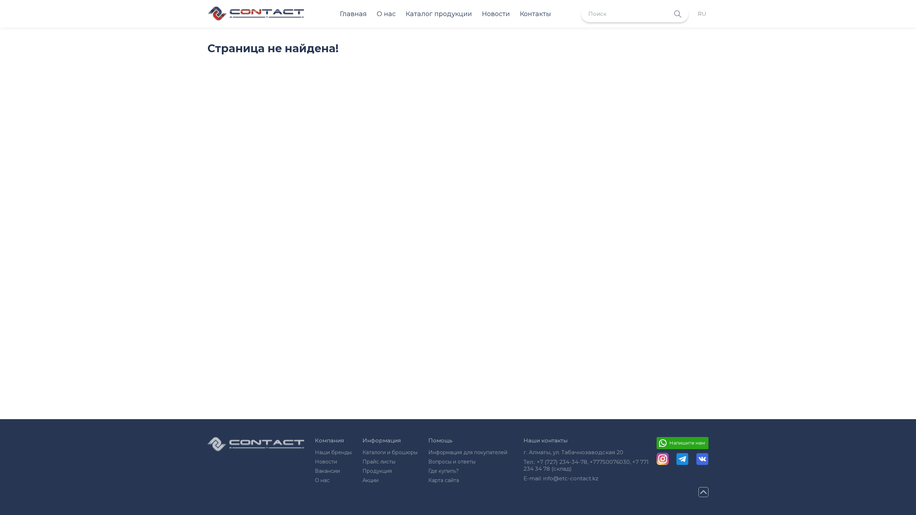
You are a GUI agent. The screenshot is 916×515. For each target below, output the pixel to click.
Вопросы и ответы (452, 461)
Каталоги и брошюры (390, 452)
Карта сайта (443, 480)
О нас (386, 14)
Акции (370, 480)
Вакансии (327, 471)
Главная (353, 14)
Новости (496, 14)
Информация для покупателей (467, 452)
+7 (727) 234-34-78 (562, 461)
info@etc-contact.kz (570, 478)
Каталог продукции (439, 14)
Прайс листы (378, 461)
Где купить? (443, 471)
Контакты (535, 14)
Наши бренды (333, 452)
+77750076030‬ (610, 461)
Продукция (377, 471)
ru (702, 13)
